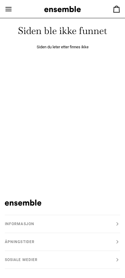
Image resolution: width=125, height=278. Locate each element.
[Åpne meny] (14, 9)
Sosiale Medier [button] (21, 260)
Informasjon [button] (19, 224)
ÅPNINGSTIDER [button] (20, 242)
